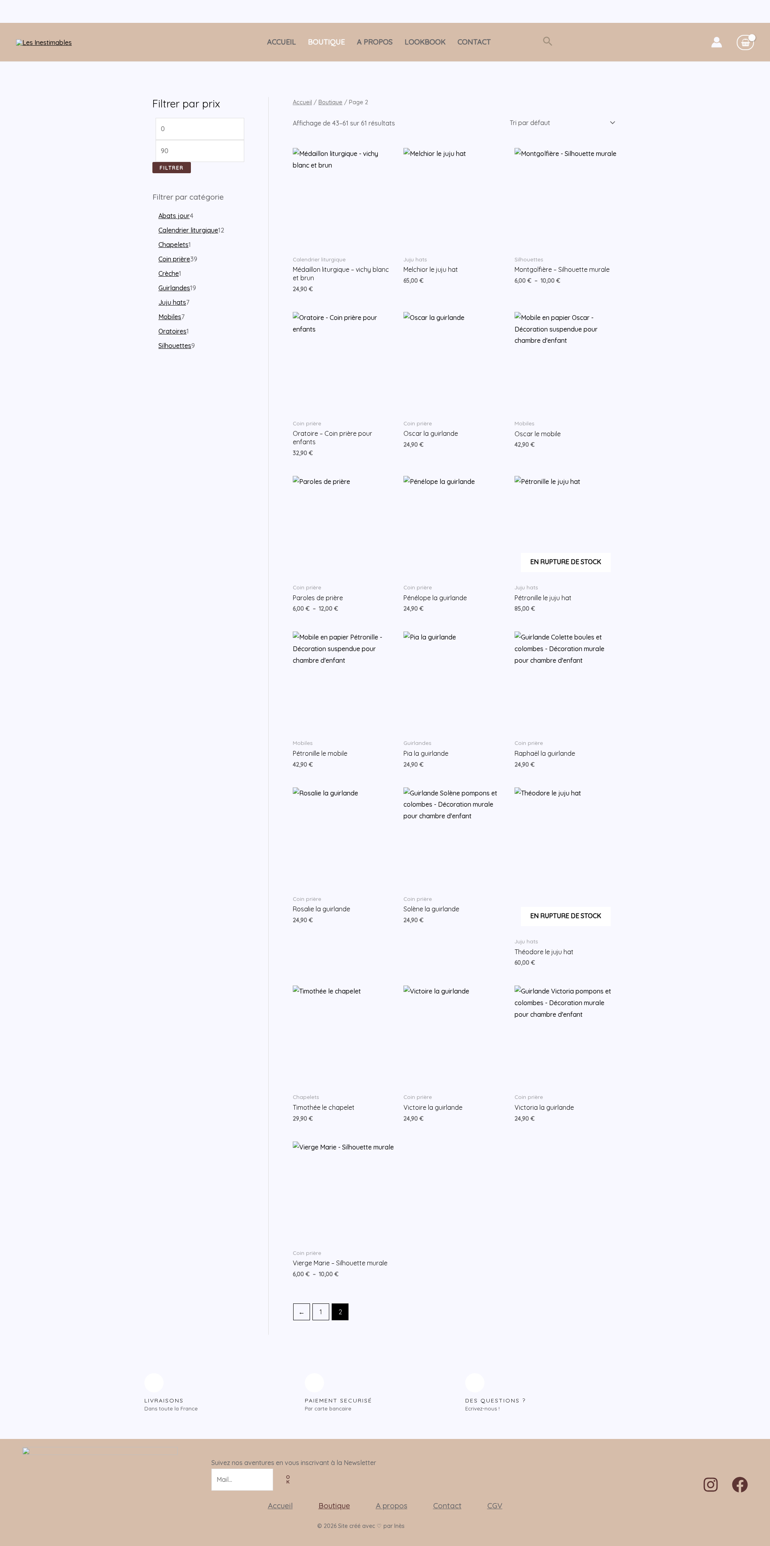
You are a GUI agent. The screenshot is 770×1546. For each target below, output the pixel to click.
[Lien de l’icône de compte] (716, 42)
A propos (375, 42)
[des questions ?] (474, 1382)
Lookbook (425, 42)
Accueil (281, 42)
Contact (474, 42)
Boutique (326, 42)
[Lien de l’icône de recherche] (548, 42)
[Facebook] (740, 1485)
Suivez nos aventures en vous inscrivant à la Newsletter (293, 1463)
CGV (495, 1505)
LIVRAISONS (164, 1400)
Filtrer (172, 167)
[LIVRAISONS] (154, 1382)
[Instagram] (711, 1485)
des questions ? (495, 1400)
